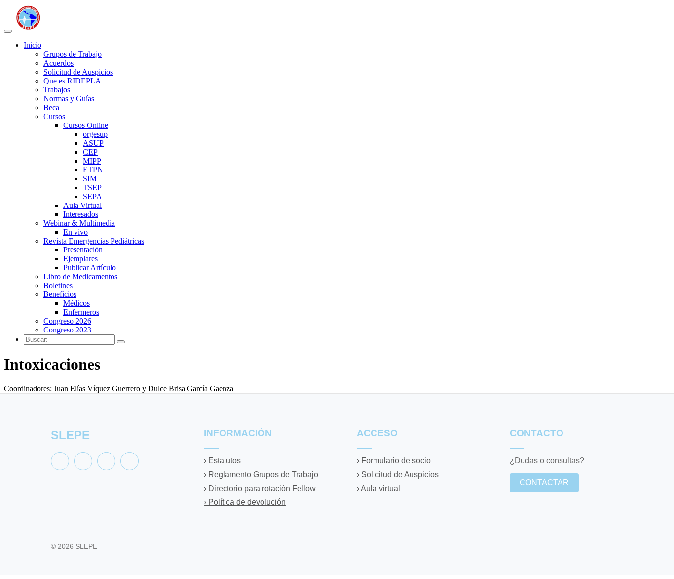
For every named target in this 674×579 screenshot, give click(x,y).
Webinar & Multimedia (79, 223)
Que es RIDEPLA (72, 81)
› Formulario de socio (394, 460)
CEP (90, 152)
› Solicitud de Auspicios (398, 474)
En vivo (75, 232)
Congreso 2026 (67, 321)
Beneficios (59, 294)
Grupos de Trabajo (72, 54)
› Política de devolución (245, 502)
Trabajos (56, 89)
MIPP (92, 161)
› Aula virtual (378, 488)
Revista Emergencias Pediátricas (93, 241)
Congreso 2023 (67, 330)
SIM (90, 178)
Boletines (58, 285)
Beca (51, 107)
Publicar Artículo (89, 267)
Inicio (32, 45)
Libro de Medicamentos (80, 276)
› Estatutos (222, 460)
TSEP (92, 187)
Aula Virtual (82, 205)
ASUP (93, 143)
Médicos (76, 303)
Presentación (83, 250)
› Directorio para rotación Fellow (260, 488)
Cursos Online (85, 125)
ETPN (93, 169)
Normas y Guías (68, 98)
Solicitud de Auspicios (78, 72)
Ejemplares (80, 258)
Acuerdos (58, 63)
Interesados (80, 214)
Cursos (54, 116)
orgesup (95, 134)
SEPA (92, 196)
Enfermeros (81, 312)
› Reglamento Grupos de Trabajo (261, 474)
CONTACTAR (544, 482)
